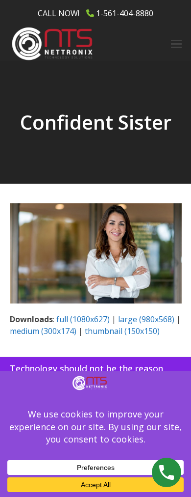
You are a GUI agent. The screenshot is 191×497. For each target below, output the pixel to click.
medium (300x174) (43, 331)
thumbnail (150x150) (122, 331)
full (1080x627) (83, 319)
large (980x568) (146, 319)
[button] (176, 44)
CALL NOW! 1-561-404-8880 (95, 13)
